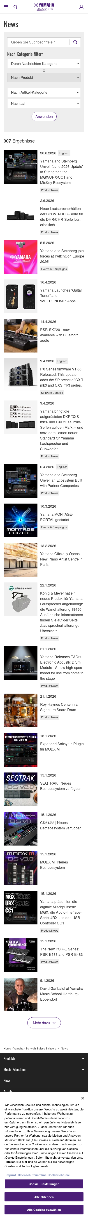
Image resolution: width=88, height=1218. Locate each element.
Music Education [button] (14, 1069)
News (7, 1080)
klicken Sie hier (16, 1162)
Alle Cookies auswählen (44, 1209)
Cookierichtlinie (59, 1175)
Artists (8, 1091)
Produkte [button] (10, 1058)
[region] (44, 1155)
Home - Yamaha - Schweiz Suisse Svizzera (30, 1048)
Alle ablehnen (44, 1197)
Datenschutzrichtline (32, 1175)
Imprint (11, 1175)
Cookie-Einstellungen (44, 1184)
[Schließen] (83, 1098)
